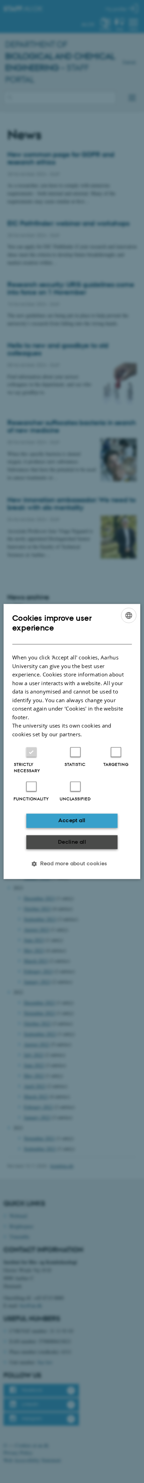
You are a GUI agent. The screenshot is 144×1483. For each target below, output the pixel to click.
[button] (72, 864)
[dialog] (71, 741)
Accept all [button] (71, 820)
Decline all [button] (72, 842)
